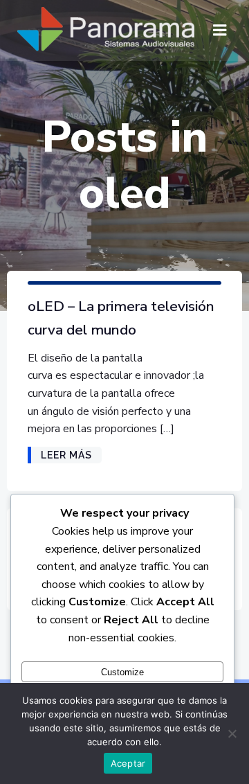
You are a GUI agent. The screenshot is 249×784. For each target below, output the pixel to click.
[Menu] (220, 30)
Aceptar (128, 763)
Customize (122, 672)
